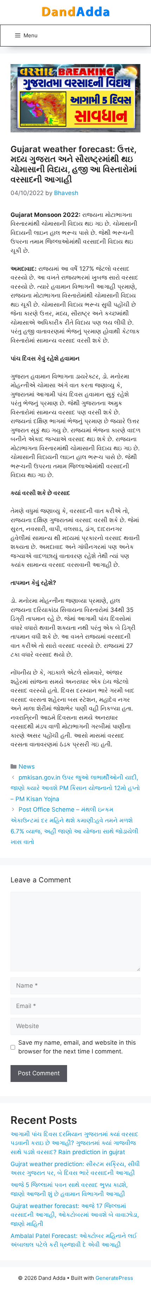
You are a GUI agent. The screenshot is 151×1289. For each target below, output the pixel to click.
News (27, 766)
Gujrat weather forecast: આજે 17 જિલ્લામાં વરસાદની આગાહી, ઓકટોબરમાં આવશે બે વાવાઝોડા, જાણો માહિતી (75, 1214)
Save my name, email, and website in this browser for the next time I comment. (77, 1047)
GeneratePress (114, 1278)
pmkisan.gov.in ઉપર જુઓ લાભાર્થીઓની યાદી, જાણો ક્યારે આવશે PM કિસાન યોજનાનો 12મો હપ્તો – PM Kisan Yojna (75, 788)
